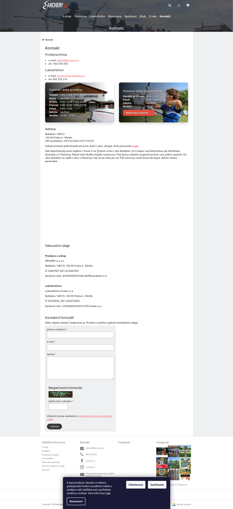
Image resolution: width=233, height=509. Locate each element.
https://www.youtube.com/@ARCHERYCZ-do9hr (100, 474)
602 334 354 (91, 454)
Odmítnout (136, 484)
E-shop (45, 447)
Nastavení (76, 501)
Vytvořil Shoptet (184, 504)
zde (108, 493)
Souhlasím (157, 484)
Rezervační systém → (138, 112)
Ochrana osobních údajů (53, 466)
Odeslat (54, 426)
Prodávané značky (50, 454)
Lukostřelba (47, 458)
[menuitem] (67, 16)
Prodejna (46, 451)
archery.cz (90, 460)
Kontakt (45, 469)
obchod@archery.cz (68, 60)
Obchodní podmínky (51, 462)
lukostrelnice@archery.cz (71, 75)
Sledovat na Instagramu (176, 484)
